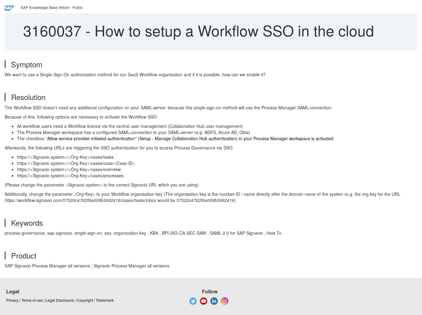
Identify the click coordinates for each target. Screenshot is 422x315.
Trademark (105, 300)
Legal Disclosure (59, 300)
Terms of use (32, 300)
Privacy (12, 300)
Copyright (85, 300)
